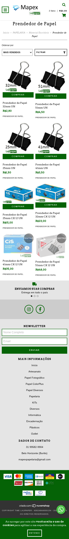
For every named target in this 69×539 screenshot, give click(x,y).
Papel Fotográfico (34, 377)
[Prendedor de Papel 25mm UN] (18, 138)
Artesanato (34, 371)
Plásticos (34, 427)
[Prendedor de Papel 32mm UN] (18, 76)
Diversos (34, 408)
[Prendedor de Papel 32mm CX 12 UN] (50, 192)
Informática (34, 415)
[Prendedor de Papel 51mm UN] (50, 77)
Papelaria (34, 396)
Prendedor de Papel (13, 116)
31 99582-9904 (34, 447)
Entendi (34, 533)
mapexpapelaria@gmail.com (35, 459)
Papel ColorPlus (35, 383)
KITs (34, 402)
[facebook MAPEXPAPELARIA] (40, 309)
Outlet (34, 433)
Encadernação (34, 421)
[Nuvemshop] (34, 507)
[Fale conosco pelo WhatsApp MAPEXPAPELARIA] (60, 509)
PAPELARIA (19, 32)
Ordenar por (7, 45)
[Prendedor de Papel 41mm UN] (50, 138)
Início (6, 32)
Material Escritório (39, 32)
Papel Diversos (34, 390)
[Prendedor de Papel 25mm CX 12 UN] (18, 193)
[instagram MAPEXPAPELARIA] (28, 309)
